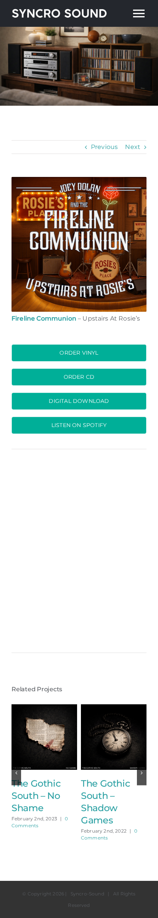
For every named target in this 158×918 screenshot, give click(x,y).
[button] (16, 772)
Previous (104, 147)
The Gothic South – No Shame (36, 795)
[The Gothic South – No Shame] (44, 708)
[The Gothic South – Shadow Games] (113, 708)
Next (132, 147)
